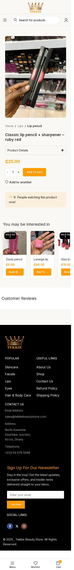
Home (9, 126)
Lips (20, 126)
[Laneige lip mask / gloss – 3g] (42, 243)
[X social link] (17, 525)
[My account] (66, 20)
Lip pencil (34, 126)
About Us (43, 366)
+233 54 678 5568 (17, 451)
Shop (40, 373)
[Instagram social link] (24, 525)
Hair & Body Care (18, 394)
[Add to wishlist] (23, 234)
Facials (10, 373)
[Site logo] (35, 7)
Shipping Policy (47, 394)
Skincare (11, 366)
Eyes (8, 387)
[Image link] (14, 340)
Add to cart (34, 172)
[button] (42, 272)
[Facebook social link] (10, 525)
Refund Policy (46, 387)
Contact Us (44, 380)
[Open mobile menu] (5, 20)
